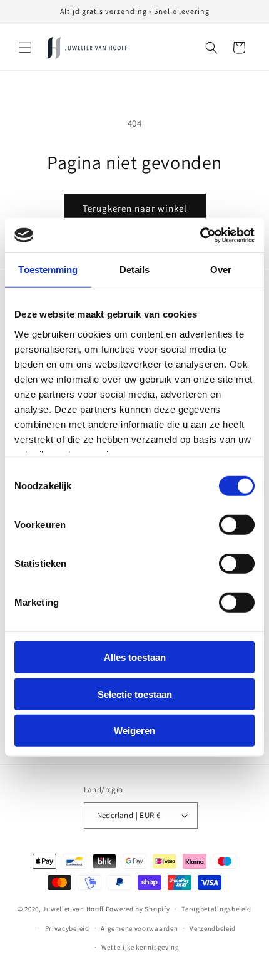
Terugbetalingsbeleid (216, 908)
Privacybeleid (67, 928)
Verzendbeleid (213, 928)
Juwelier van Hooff (73, 908)
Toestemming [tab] (48, 269)
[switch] (237, 525)
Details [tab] (134, 269)
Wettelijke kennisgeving (140, 947)
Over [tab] (220, 269)
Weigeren (134, 730)
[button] (25, 47)
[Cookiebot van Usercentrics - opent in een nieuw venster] (200, 235)
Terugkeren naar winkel (135, 208)
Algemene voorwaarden (139, 928)
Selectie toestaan (135, 693)
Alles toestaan (135, 657)
